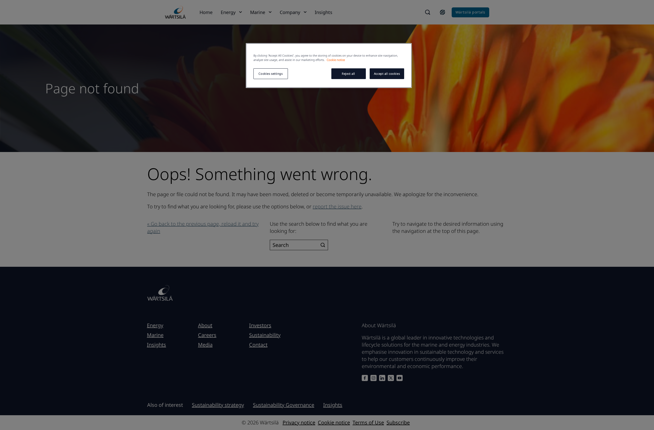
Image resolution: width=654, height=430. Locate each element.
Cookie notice (336, 60)
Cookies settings (271, 73)
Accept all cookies (387, 73)
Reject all (348, 73)
